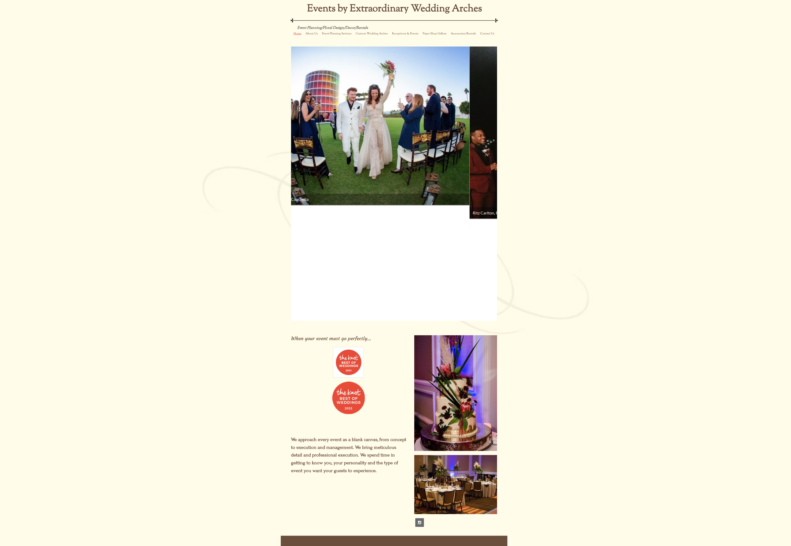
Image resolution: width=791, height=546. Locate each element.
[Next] (491, 184)
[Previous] (297, 184)
